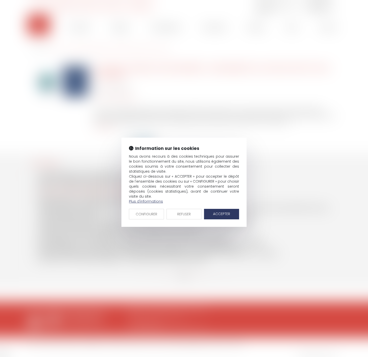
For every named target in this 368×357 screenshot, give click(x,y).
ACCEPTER (221, 213)
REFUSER (184, 214)
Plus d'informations (146, 201)
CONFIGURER (146, 214)
